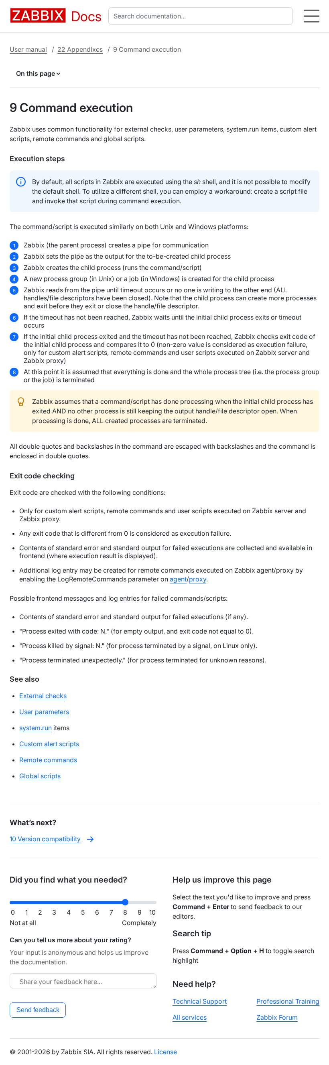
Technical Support (200, 1001)
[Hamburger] (311, 16)
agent (178, 579)
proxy (197, 579)
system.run (35, 728)
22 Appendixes (80, 49)
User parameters (44, 712)
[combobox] (202, 16)
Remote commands (48, 760)
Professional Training (287, 1001)
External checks (43, 696)
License (165, 1052)
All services (190, 1017)
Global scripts (40, 776)
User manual (28, 49)
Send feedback (37, 1009)
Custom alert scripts (49, 744)
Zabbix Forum (277, 1017)
